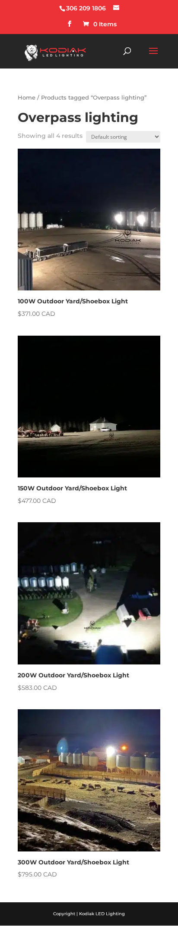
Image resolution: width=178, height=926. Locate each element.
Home (26, 97)
